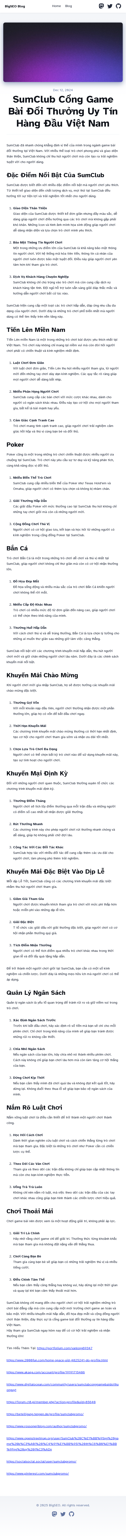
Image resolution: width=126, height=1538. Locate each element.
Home (56, 6)
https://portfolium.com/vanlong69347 (64, 1348)
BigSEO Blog (15, 6)
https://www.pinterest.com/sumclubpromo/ (38, 1474)
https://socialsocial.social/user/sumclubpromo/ (41, 1461)
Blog (68, 6)
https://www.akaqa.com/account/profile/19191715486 (46, 1372)
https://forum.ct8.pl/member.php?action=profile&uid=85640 (51, 1402)
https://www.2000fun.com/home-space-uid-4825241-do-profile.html (57, 1360)
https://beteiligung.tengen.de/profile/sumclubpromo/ (45, 1414)
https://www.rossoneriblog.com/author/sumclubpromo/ (47, 1426)
